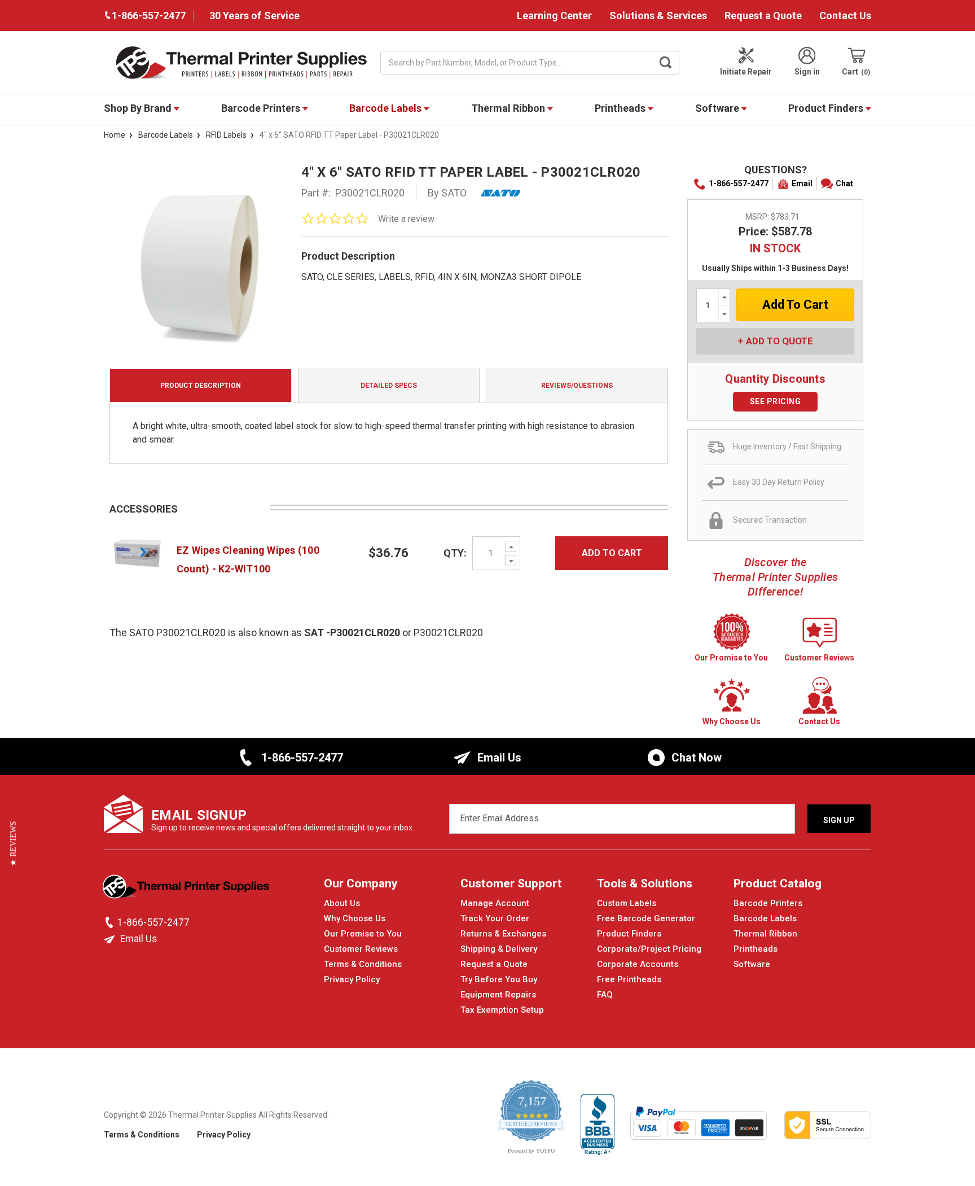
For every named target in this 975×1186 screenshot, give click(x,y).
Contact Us (845, 15)
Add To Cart (612, 553)
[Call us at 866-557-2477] (110, 922)
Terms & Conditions (363, 964)
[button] (13, 843)
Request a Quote (763, 15)
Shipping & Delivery (498, 949)
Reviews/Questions (577, 386)
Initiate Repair (746, 71)
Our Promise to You (363, 934)
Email (802, 183)
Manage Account (494, 903)
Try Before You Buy (498, 979)
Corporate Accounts (637, 964)
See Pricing (775, 401)
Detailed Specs (389, 386)
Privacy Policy (352, 979)
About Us (342, 903)
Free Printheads (629, 979)
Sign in (807, 71)
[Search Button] (666, 63)
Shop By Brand (139, 108)
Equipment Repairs (498, 995)
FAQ (605, 995)
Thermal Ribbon (509, 108)
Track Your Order (494, 918)
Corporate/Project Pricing (649, 949)
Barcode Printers (261, 108)
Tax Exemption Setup (502, 1010)
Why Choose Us (354, 918)
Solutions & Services (658, 15)
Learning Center (554, 15)
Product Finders (827, 108)
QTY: (455, 553)
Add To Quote (779, 341)
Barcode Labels (386, 108)
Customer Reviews (361, 949)
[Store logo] (187, 889)
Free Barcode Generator (646, 918)
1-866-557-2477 (738, 183)
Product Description (200, 386)
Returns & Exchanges (503, 934)
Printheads (621, 108)
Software (718, 108)
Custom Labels (626, 903)
